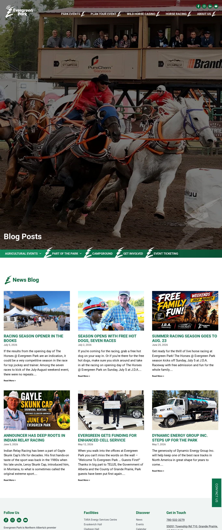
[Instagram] (204, 6)
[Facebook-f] (198, 6)
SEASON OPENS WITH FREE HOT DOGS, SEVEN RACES (107, 338)
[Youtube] (216, 6)
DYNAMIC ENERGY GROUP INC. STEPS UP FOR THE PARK (180, 437)
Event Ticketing (166, 253)
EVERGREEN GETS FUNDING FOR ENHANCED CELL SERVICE (107, 437)
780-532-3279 (175, 520)
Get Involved (133, 253)
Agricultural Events (21, 253)
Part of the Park (65, 253)
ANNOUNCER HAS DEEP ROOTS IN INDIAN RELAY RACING (34, 437)
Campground (102, 253)
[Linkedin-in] (210, 6)
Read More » (10, 380)
